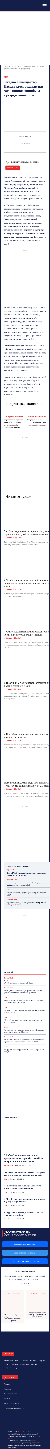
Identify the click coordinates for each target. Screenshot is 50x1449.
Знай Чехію (14, 965)
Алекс (28, 143)
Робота (30, 972)
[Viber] (36, 148)
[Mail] (15, 1416)
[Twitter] (8, 148)
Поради (22, 972)
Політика (12, 972)
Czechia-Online (8, 66)
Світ (15, 66)
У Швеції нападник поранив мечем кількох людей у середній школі (27, 736)
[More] (47, 148)
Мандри (36, 967)
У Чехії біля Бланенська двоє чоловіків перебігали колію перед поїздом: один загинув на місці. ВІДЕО (24, 1041)
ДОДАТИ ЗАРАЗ (12, 168)
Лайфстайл (25, 967)
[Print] (24, 148)
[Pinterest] (13, 148)
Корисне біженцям (29, 965)
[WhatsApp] (19, 148)
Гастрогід (17, 963)
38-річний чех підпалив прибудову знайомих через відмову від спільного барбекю (12, 1318)
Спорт (19, 974)
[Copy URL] (41, 148)
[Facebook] (2, 148)
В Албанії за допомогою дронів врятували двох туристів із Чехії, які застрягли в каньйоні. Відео (24, 1158)
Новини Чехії (12, 880)
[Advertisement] (25, 39)
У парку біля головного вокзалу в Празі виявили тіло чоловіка (36, 422)
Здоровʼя (10, 870)
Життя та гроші (30, 963)
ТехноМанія (29, 974)
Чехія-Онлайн (23, 1432)
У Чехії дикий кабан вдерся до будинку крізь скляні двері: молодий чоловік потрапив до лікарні (23, 992)
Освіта (6, 1027)
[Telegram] (30, 148)
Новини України (18, 969)
